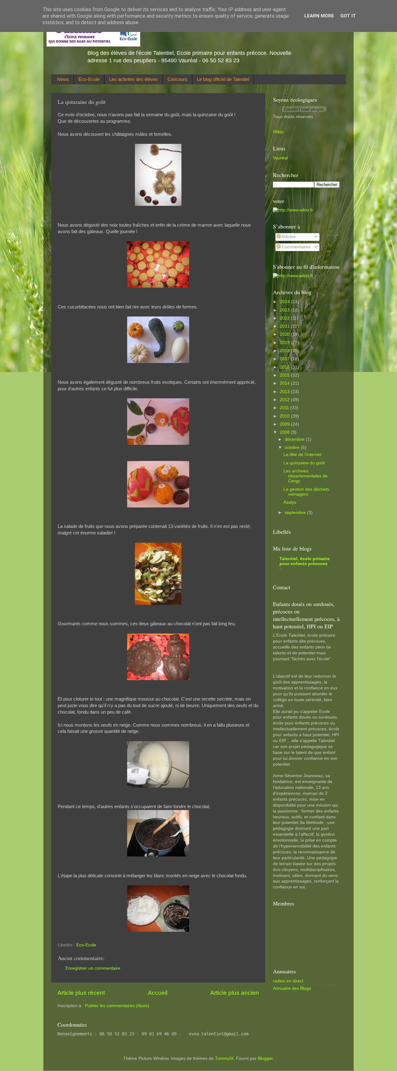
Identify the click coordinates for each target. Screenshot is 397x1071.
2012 (285, 399)
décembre (295, 439)
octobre (293, 447)
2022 (285, 318)
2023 (285, 310)
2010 (285, 416)
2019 (285, 342)
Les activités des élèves (133, 79)
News (63, 79)
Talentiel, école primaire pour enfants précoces (304, 561)
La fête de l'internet (302, 454)
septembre (296, 512)
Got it (348, 16)
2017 (285, 358)
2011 (285, 407)
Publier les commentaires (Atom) (117, 1005)
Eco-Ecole (89, 79)
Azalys (289, 502)
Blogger (265, 1058)
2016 (285, 367)
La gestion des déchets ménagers (306, 492)
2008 (285, 432)
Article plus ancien (234, 992)
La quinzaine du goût (304, 463)
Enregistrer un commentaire (92, 968)
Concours (177, 79)
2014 (285, 383)
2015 (285, 375)
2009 (285, 424)
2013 (285, 391)
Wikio (278, 132)
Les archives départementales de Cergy (305, 476)
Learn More (319, 16)
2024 (285, 301)
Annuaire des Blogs (292, 988)
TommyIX (224, 1058)
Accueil (157, 992)
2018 (285, 350)
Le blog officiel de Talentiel (223, 79)
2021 (285, 326)
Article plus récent (81, 992)
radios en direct (288, 981)
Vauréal (280, 158)
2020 (285, 334)
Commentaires (295, 247)
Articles (288, 236)
